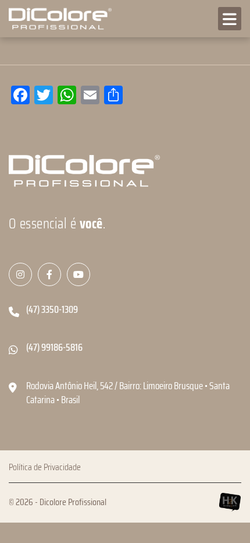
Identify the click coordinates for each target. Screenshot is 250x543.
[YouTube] (78, 274)
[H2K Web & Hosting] (229, 502)
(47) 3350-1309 (52, 310)
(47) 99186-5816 (54, 347)
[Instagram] (20, 274)
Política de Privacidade (45, 467)
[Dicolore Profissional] (58, 19)
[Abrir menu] (229, 18)
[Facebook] (49, 274)
